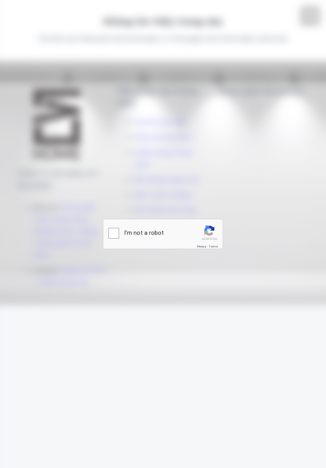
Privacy (201, 246)
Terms (213, 246)
